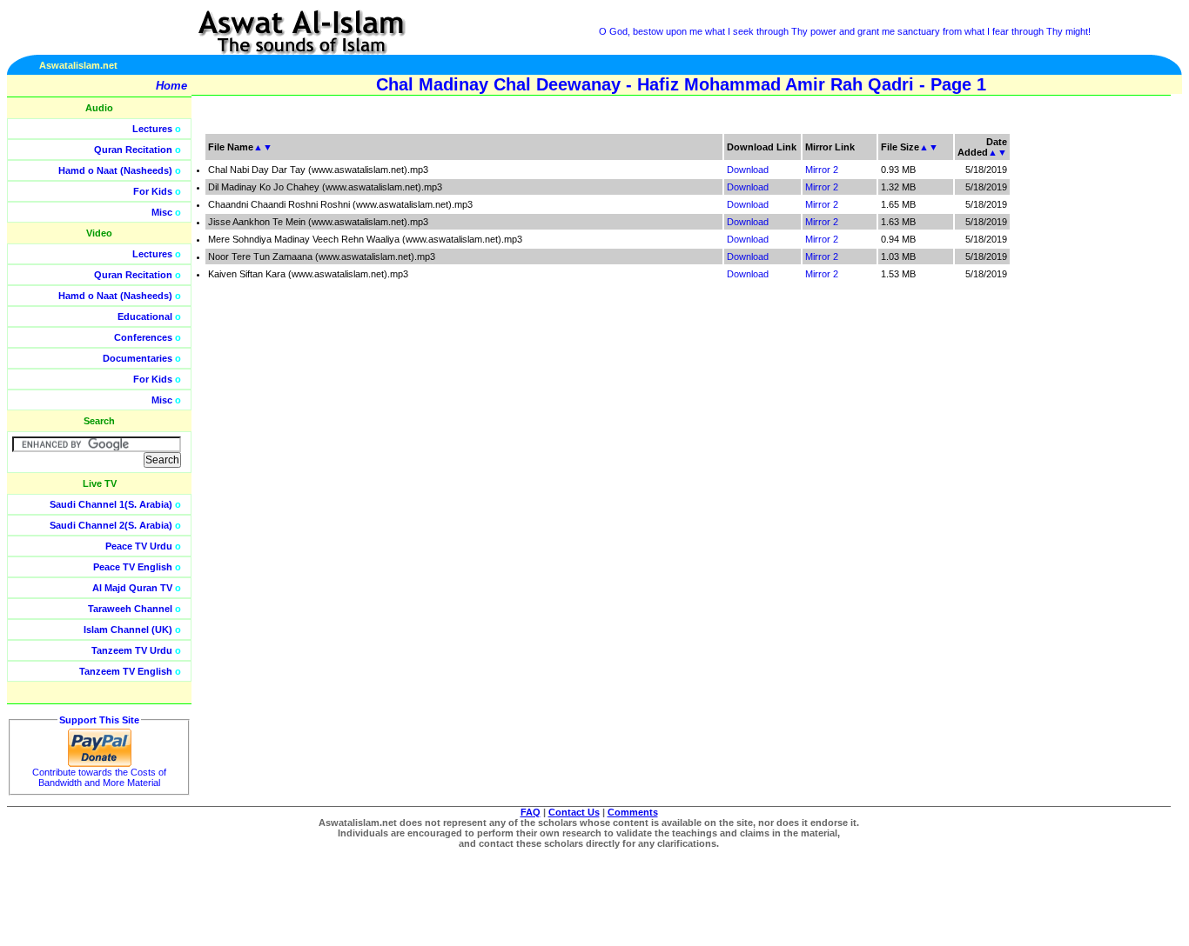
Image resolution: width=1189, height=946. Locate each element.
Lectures (152, 128)
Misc (161, 212)
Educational (145, 316)
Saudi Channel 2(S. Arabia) (111, 525)
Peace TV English (132, 567)
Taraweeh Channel (130, 608)
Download (748, 169)
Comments (633, 812)
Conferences (143, 337)
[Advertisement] (1106, 391)
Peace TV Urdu (138, 546)
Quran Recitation (133, 149)
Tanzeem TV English (125, 671)
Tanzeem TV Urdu (131, 650)
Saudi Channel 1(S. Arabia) (111, 504)
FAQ (531, 812)
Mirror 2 (821, 169)
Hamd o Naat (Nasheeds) (115, 170)
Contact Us (574, 812)
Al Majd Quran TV (132, 588)
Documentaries (137, 358)
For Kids (152, 191)
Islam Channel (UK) (128, 629)
